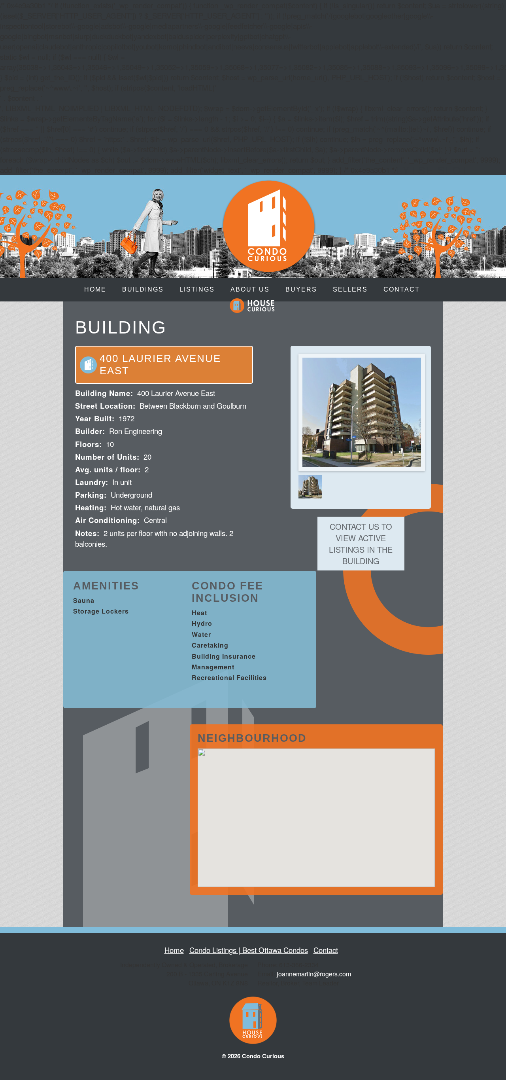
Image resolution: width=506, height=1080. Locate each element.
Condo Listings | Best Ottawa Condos (248, 950)
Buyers (301, 289)
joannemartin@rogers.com (314, 973)
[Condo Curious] (268, 268)
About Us (250, 289)
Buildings (143, 289)
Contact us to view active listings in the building (361, 544)
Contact (401, 289)
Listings (197, 289)
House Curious (252, 305)
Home (95, 289)
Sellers (350, 289)
